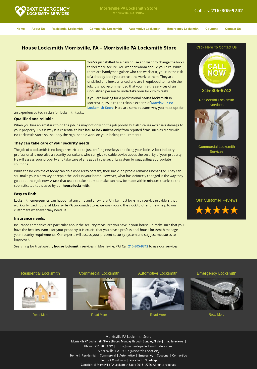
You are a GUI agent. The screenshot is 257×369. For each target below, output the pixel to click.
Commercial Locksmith (106, 28)
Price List (136, 360)
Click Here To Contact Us (216, 47)
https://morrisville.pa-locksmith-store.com (144, 346)
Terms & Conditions (113, 360)
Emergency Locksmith (183, 28)
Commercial (108, 355)
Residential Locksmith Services (216, 102)
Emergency (146, 355)
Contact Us (233, 28)
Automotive (127, 355)
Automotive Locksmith (144, 28)
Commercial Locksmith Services (216, 149)
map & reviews (174, 341)
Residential (89, 355)
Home (20, 28)
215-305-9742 (227, 10)
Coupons (211, 28)
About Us (38, 28)
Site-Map (151, 360)
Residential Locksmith (67, 28)
